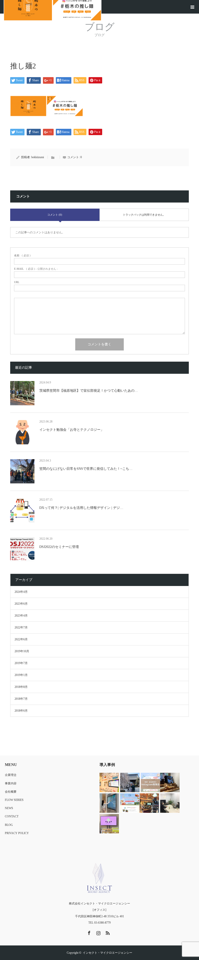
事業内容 (11, 783)
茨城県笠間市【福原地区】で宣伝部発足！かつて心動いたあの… (88, 390)
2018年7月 (21, 698)
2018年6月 (21, 710)
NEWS (9, 808)
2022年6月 (21, 639)
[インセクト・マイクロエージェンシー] (99, 878)
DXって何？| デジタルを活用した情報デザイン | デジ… (81, 508)
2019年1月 (21, 675)
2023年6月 (21, 603)
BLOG (9, 825)
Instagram (97, 932)
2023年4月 (21, 615)
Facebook (88, 932)
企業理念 (11, 775)
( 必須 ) (22, 255)
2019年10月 (22, 651)
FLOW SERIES (14, 800)
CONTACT (11, 816)
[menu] (192, 7)
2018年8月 (21, 687)
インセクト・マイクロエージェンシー (107, 952)
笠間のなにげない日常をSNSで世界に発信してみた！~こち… (86, 469)
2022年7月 (21, 627)
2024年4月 (21, 592)
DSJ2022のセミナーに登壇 (59, 547)
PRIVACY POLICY (17, 833)
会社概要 (11, 791)
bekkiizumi (37, 157)
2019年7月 (21, 663)
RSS (107, 932)
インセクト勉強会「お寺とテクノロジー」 (71, 429)
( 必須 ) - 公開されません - (36, 269)
